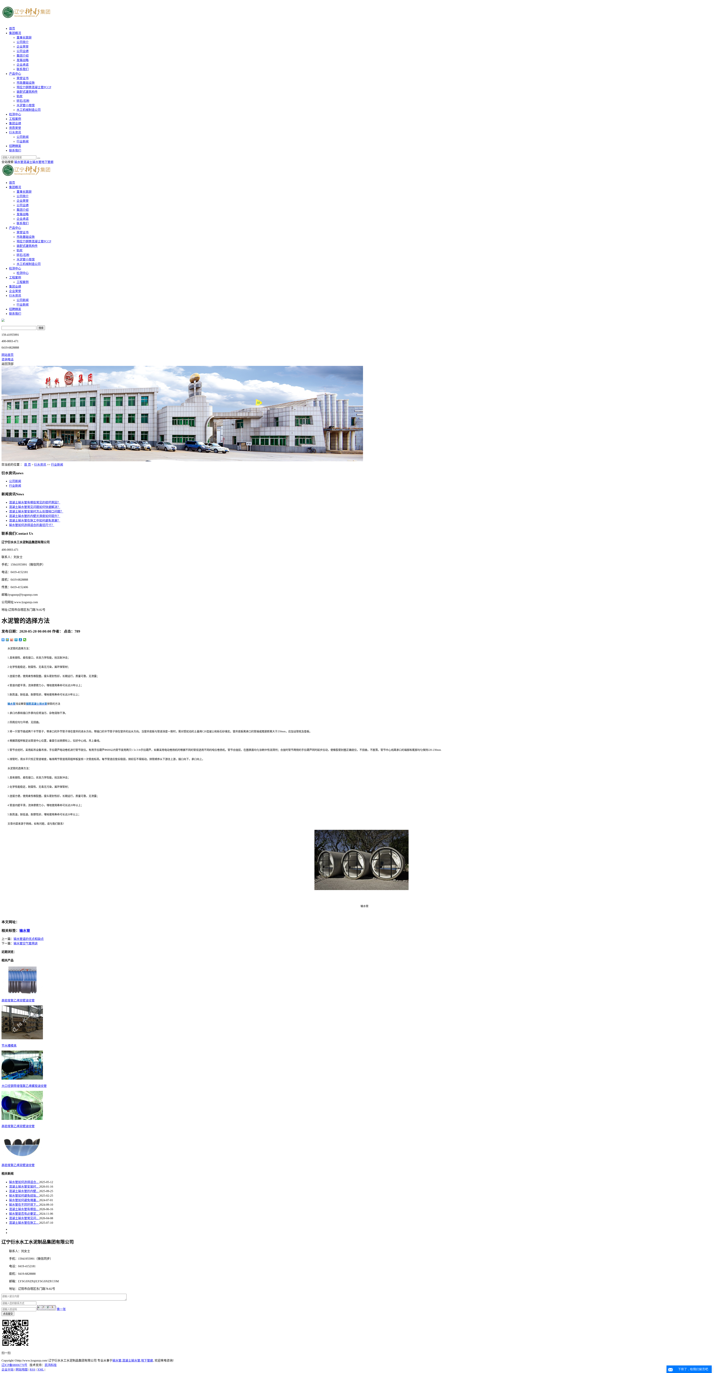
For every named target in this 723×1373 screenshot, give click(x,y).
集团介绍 (23, 55)
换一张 (61, 1309)
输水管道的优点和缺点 (29, 938)
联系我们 (23, 69)
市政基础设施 (26, 82)
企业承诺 (23, 64)
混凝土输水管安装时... (24, 1186)
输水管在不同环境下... (24, 1204)
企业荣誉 (23, 46)
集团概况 (15, 33)
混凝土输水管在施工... (24, 1222)
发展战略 (23, 60)
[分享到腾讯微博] (16, 639)
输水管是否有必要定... (24, 1213)
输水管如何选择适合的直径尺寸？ (31, 525)
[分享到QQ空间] (7, 639)
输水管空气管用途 (26, 943)
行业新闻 (23, 141)
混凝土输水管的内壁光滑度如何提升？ (34, 516)
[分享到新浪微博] (11, 639)
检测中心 (15, 114)
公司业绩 (23, 51)
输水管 (18, 162)
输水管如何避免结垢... (24, 1195)
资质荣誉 (15, 127)
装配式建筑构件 (27, 91)
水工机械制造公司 (29, 109)
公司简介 (23, 42)
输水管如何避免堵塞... (24, 1200)
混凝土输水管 (32, 162)
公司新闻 (23, 137)
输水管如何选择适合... (24, 1182)
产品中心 (15, 73)
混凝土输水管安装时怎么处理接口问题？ (36, 511)
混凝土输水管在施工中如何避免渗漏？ (34, 520)
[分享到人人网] (20, 639)
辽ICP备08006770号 (14, 1365)
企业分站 (8, 1369)
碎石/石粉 (23, 100)
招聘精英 (15, 146)
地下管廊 (47, 162)
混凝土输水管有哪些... (24, 1209)
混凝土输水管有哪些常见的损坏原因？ (34, 502)
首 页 (27, 464)
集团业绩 (15, 123)
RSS (32, 1369)
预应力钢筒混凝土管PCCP (34, 87)
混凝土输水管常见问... (24, 1218)
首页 (12, 28)
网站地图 (22, 1369)
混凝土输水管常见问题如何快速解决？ (34, 507)
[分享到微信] (24, 639)
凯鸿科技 (51, 1365)
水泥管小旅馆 (26, 105)
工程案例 (15, 118)
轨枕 (20, 96)
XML (40, 1369)
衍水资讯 (15, 132)
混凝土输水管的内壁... (24, 1191)
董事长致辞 (24, 37)
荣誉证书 (23, 78)
